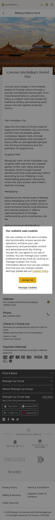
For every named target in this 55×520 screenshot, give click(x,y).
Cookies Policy (40, 271)
